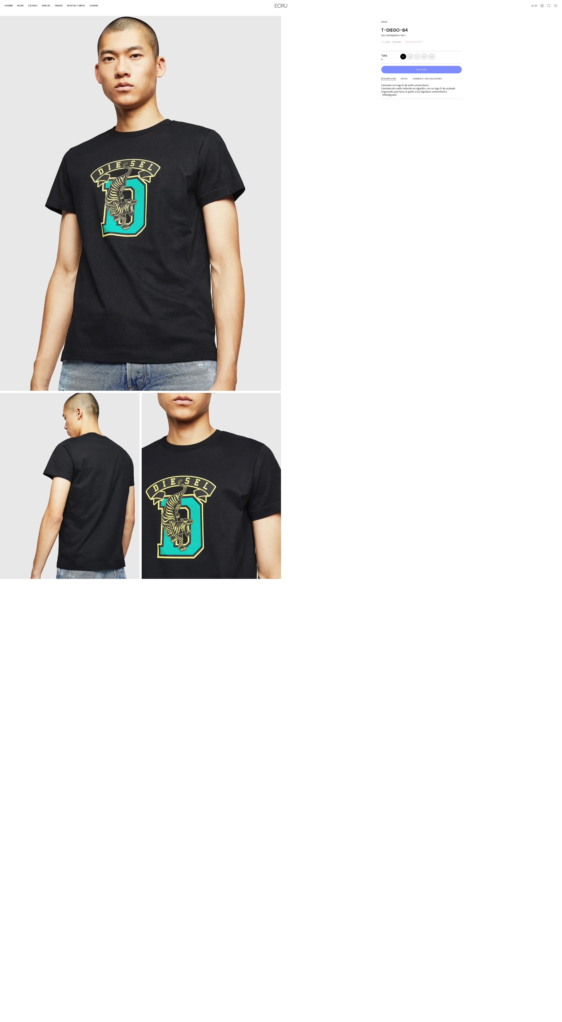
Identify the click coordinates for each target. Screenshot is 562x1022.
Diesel (384, 21)
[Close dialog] (556, 959)
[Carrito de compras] (555, 5)
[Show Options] (502, 995)
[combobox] (482, 995)
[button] (8, 5)
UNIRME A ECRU (483, 1003)
